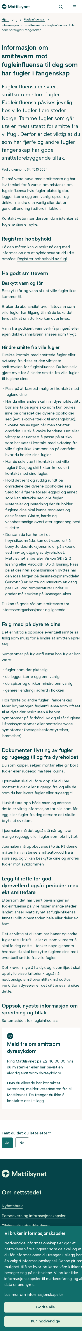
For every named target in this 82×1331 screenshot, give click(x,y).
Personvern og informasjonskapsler (34, 1215)
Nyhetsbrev (12, 1205)
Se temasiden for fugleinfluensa (30, 1020)
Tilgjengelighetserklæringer (26, 1225)
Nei (22, 1142)
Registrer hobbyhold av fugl (42, 258)
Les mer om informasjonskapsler (33, 1294)
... (16, 19)
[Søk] (61, 6)
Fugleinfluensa (34, 19)
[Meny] (74, 6)
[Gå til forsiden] (16, 6)
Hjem (5, 19)
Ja (7, 1142)
